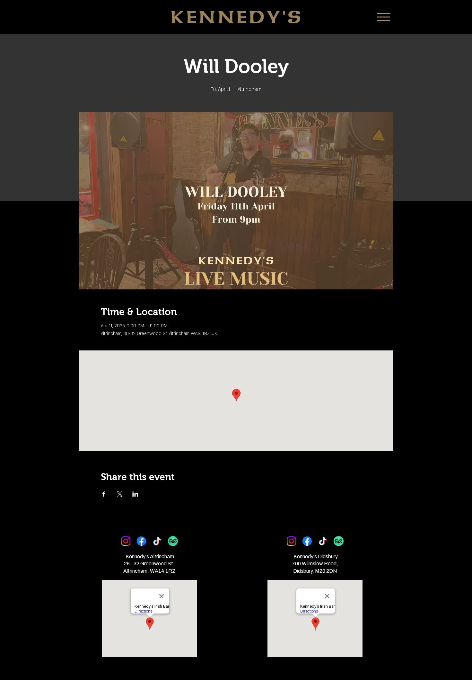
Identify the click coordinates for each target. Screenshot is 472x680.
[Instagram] (125, 541)
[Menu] (383, 17)
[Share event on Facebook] (104, 494)
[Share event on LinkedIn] (135, 494)
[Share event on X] (120, 494)
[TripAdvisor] (173, 541)
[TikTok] (157, 541)
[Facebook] (141, 541)
